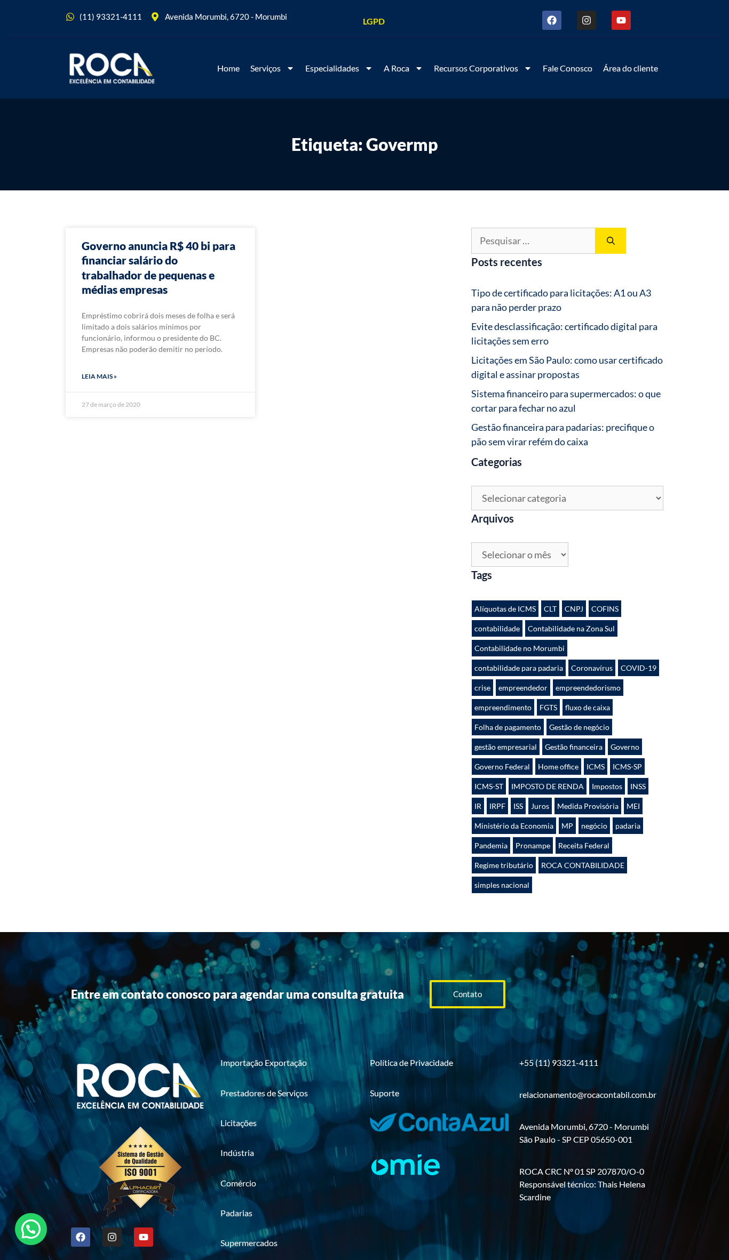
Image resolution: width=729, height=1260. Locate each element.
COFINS (605, 608)
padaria (627, 825)
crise (482, 687)
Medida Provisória (588, 805)
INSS (638, 786)
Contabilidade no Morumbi (519, 648)
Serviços (265, 68)
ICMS (596, 766)
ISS (518, 805)
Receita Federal (583, 845)
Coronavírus (592, 667)
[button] (31, 1229)
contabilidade (497, 628)
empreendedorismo (588, 687)
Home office (558, 766)
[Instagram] (586, 20)
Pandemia (491, 845)
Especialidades (332, 68)
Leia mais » (99, 376)
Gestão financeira (574, 746)
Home (228, 68)
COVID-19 (638, 667)
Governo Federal (502, 766)
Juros (540, 805)
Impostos (607, 786)
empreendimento (503, 707)
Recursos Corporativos (476, 68)
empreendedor (523, 687)
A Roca (396, 68)
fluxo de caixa (587, 707)
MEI (633, 805)
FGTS (548, 707)
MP (567, 825)
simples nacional (501, 884)
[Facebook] (551, 20)
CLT (550, 608)
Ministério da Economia (513, 825)
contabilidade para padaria (518, 667)
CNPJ (574, 608)
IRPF (497, 805)
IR (477, 805)
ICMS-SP (627, 766)
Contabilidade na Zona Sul (571, 628)
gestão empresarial (505, 746)
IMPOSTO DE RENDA (547, 786)
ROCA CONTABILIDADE (582, 865)
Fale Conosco (567, 68)
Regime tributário (503, 865)
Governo (625, 746)
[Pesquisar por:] (533, 241)
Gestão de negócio (579, 727)
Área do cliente (630, 68)
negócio (594, 825)
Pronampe (533, 845)
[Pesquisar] (611, 241)
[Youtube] (621, 20)
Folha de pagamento (507, 727)
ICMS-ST (488, 786)
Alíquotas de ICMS (505, 608)
